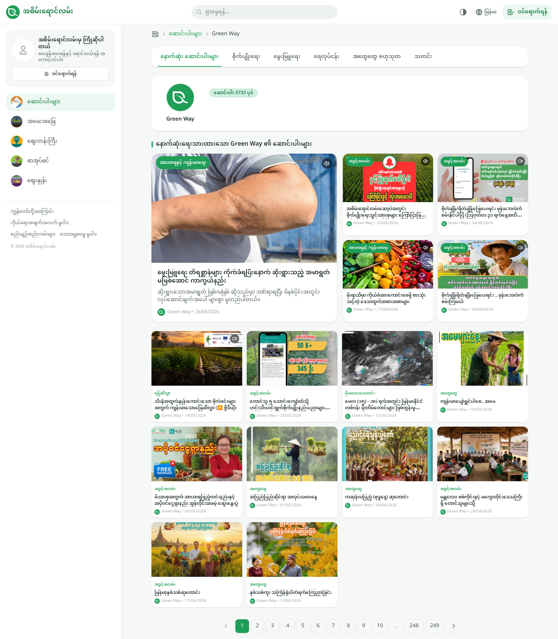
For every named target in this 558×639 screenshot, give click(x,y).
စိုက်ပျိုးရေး (246, 57)
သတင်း (423, 57)
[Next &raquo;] (454, 626)
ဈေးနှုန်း (37, 181)
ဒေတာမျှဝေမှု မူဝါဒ (78, 234)
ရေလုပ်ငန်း (326, 57)
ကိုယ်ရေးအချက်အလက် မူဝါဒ (40, 223)
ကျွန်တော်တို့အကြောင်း (32, 212)
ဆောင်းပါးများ (43, 102)
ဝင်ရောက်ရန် (64, 74)
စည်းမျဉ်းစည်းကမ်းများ (33, 234)
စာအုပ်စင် (38, 161)
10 (380, 626)
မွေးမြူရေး (287, 57)
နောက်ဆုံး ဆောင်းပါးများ (190, 57)
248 (414, 626)
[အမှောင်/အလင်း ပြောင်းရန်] (463, 12)
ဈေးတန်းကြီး (42, 141)
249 (434, 626)
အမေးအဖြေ (41, 121)
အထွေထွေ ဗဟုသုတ (377, 57)
